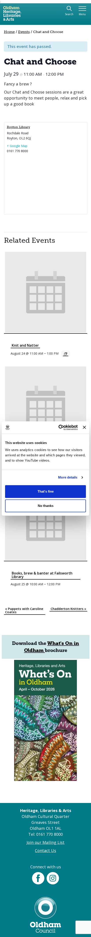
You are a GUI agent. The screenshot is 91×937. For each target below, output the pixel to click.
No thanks (45, 506)
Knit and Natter (25, 345)
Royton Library (18, 127)
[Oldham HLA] (12, 15)
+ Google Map (17, 146)
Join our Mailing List (45, 842)
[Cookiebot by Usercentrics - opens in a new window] (59, 427)
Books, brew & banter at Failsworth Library (42, 575)
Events (24, 32)
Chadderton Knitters (68, 608)
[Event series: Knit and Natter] (65, 353)
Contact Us (45, 850)
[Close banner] (84, 427)
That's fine (46, 491)
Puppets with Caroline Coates (24, 610)
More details (67, 477)
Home (9, 32)
